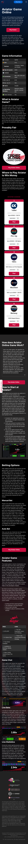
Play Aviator (13, 30)
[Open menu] (14, 799)
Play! (14, 222)
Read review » (14, 213)
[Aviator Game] (3, 2)
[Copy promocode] (18, 218)
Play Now (18, 2)
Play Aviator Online (14, 167)
